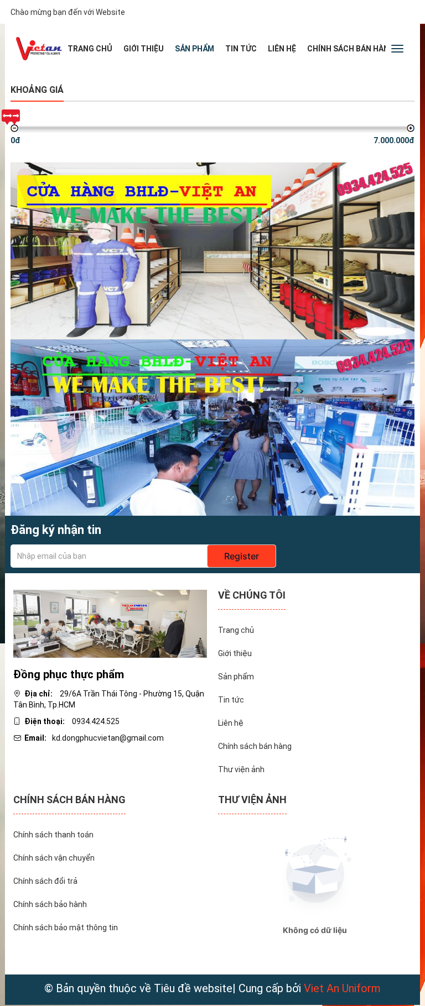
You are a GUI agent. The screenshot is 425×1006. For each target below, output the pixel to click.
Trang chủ (90, 48)
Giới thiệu (143, 48)
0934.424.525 (96, 721)
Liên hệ (282, 48)
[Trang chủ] (39, 48)
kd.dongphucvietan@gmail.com (108, 737)
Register (241, 556)
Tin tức (241, 48)
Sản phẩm (194, 48)
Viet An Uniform (342, 988)
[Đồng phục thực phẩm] (110, 623)
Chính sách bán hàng (351, 48)
